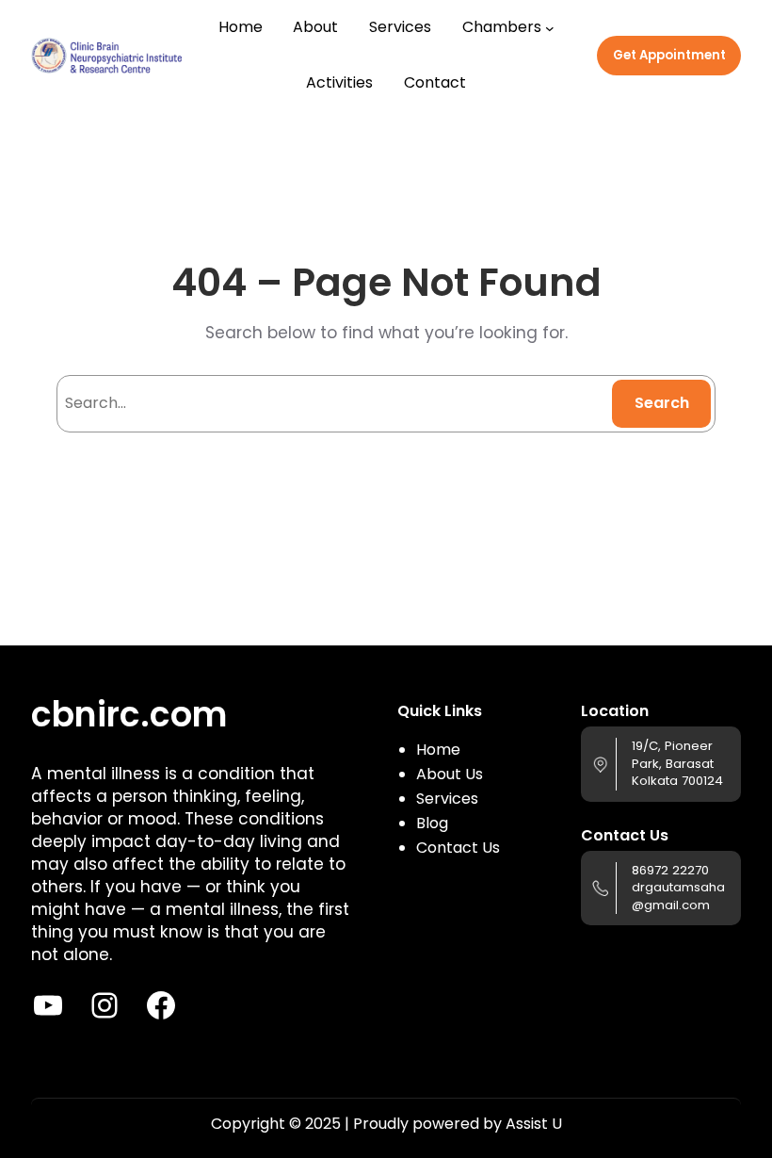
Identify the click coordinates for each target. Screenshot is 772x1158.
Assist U (534, 1123)
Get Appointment (669, 55)
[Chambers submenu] (550, 28)
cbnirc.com (129, 715)
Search (662, 403)
